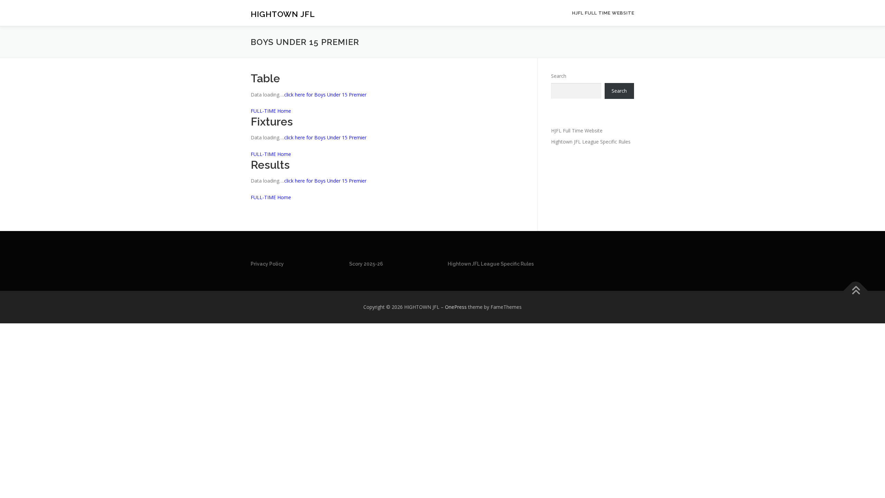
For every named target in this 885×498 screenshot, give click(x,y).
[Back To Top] (856, 291)
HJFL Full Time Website (603, 13)
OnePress (456, 307)
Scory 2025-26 (366, 264)
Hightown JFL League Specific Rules (591, 141)
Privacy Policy (267, 264)
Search (558, 76)
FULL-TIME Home (271, 111)
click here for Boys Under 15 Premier (325, 94)
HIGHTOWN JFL (283, 14)
